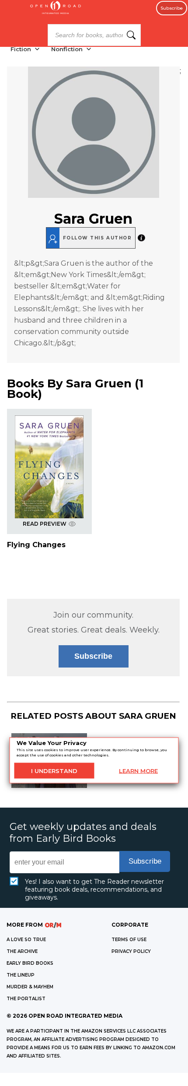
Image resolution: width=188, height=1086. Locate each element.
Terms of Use (128, 939)
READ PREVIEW (44, 523)
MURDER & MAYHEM (30, 987)
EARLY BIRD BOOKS (30, 963)
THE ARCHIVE (22, 951)
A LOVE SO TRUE (26, 939)
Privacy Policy (131, 951)
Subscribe (171, 8)
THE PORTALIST (26, 999)
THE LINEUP (21, 975)
